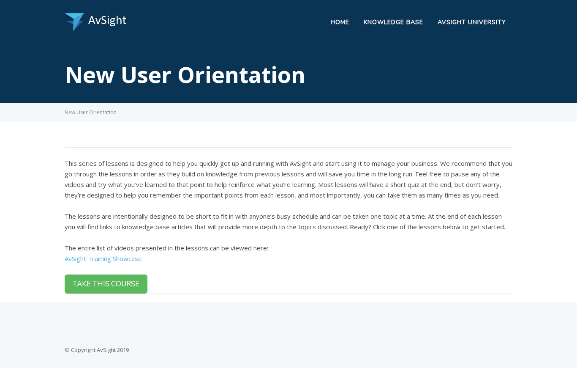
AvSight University (472, 22)
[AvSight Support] (96, 29)
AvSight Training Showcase (103, 258)
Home (340, 22)
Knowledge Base (393, 22)
